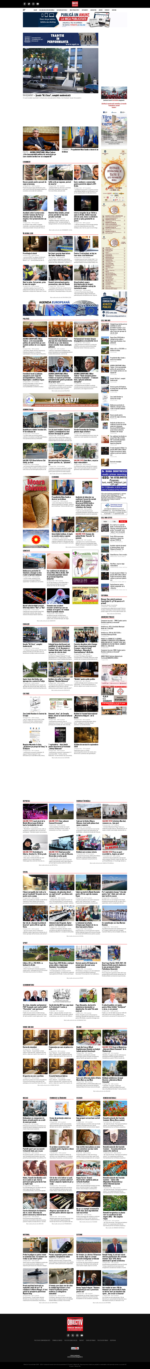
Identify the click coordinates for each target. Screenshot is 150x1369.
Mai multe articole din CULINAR (88, 1221)
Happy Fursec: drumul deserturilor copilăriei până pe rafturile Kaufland (87, 1179)
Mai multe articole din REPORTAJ (48, 865)
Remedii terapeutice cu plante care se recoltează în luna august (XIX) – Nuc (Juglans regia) (114, 1215)
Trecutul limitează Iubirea (58, 1076)
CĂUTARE (114, 10)
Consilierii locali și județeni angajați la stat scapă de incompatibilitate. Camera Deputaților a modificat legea (33, 376)
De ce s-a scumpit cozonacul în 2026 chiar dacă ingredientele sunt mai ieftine (87, 1210)
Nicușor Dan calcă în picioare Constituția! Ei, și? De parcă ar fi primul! (112, 601)
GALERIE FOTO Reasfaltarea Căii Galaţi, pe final (34, 461)
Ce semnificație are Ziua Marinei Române (113, 923)
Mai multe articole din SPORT (75, 978)
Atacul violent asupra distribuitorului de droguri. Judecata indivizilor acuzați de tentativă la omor (85, 285)
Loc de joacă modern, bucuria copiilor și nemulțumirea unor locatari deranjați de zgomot (59, 431)
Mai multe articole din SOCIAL (75, 936)
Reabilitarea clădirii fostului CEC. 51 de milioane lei (35, 430)
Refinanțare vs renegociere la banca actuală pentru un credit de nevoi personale (34, 1120)
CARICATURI (93, 10)
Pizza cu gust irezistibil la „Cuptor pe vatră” (113, 853)
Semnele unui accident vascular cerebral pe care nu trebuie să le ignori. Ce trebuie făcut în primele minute (58, 608)
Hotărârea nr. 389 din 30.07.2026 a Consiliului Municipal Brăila (111, 633)
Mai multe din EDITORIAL (114, 613)
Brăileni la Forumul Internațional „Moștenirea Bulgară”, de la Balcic (85, 715)
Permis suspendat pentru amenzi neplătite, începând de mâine (61, 1255)
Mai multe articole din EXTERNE (102, 1302)
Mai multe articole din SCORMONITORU (75, 1020)
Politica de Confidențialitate (42, 1340)
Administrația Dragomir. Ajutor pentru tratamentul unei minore (60, 923)
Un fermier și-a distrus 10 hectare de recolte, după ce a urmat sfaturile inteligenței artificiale (88, 1256)
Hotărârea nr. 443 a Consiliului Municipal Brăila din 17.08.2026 (112, 627)
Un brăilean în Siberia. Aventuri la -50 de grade (34, 853)
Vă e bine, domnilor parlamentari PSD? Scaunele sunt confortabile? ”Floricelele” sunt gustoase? (35, 1007)
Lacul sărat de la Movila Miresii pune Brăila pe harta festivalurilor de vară (34, 823)
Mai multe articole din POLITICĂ (61, 391)
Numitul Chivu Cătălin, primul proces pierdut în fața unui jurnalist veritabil (59, 214)
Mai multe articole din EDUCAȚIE (60, 690)
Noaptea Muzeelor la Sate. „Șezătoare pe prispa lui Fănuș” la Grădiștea (35, 746)
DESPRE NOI (113, 1340)
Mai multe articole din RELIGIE (101, 1091)
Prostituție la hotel (30, 253)
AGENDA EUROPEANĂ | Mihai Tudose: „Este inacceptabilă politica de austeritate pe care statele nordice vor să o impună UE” (34, 342)
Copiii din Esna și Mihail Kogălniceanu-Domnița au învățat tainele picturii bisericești (88, 1049)
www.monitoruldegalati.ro (75, 1357)
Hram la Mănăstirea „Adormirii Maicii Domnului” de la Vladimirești (114, 1049)
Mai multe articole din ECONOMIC (75, 547)
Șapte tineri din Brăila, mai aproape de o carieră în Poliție (34, 680)
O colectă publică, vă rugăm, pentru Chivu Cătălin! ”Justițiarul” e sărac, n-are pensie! (114, 1007)
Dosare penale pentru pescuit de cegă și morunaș (34, 183)
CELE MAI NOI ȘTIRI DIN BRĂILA (46, 10)
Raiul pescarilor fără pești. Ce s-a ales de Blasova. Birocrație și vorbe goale (61, 854)
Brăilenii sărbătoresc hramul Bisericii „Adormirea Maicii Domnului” (112, 1080)
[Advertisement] (60, 112)
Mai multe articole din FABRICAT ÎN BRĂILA (102, 863)
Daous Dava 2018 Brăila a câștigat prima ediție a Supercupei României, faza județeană (61, 965)
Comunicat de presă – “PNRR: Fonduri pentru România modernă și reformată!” (114, 621)
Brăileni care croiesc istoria (86, 852)
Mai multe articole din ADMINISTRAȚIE (60, 473)
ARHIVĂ (100, 10)
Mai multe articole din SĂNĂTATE (46, 620)
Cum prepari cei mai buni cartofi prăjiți (88, 1119)
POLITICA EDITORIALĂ (102, 1340)
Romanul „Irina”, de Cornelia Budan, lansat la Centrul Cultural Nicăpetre (60, 715)
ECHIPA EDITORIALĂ (90, 1340)
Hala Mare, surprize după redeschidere (86, 461)
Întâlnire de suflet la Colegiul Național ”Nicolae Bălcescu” (59, 680)
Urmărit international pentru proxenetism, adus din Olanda (59, 283)
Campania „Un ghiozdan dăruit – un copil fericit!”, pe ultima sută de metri (60, 894)
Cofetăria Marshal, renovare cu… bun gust (114, 822)
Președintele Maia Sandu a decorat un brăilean (61, 498)
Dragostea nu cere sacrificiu (33, 1076)
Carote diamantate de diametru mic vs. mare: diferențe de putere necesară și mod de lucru (34, 1212)
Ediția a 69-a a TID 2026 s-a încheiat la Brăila (33, 964)
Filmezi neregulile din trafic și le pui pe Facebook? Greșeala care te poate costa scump (35, 894)
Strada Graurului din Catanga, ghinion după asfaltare (85, 430)
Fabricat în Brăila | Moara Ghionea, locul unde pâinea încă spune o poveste (87, 823)
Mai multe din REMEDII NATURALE (115, 1227)
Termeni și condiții (57, 1340)
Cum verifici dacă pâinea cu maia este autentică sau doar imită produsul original (88, 1148)
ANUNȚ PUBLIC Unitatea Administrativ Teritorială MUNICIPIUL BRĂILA (111, 657)
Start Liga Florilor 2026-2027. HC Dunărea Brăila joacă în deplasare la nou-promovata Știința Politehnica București (114, 966)
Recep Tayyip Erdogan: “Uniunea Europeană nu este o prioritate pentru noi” (87, 1289)
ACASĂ (35, 10)
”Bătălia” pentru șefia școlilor (84, 679)
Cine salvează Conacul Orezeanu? (59, 822)
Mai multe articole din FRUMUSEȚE (61, 1223)
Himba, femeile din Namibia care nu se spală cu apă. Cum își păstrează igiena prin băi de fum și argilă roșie (34, 1180)
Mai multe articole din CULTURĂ (60, 757)
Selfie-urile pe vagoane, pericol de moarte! (60, 183)
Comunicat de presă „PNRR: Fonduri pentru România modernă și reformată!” (113, 651)
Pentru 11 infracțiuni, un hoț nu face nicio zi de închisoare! (85, 254)
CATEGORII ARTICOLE (62, 10)
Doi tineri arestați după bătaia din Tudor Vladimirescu (59, 254)
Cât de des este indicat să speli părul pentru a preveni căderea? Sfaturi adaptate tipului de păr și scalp (61, 1180)
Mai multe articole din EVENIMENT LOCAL (60, 230)
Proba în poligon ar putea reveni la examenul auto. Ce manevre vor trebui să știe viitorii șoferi (35, 1256)
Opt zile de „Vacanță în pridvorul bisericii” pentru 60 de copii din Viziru (34, 924)
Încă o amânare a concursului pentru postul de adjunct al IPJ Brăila (85, 184)
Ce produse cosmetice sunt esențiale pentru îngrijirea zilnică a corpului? (62, 1148)
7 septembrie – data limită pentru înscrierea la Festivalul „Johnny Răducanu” (59, 746)
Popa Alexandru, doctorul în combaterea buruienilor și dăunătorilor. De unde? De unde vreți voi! (87, 1008)
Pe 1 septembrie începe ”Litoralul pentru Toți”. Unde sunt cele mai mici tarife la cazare (114, 894)
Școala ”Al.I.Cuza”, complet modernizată (32, 645)
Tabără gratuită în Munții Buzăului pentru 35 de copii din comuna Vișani (88, 894)
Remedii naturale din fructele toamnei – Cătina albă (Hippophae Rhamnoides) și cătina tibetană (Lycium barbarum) (113, 1181)
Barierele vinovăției (30, 1047)
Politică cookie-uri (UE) (70, 1340)
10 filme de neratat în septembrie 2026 (86, 745)
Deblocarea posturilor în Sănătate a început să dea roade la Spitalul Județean (32, 572)
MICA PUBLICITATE (74, 10)
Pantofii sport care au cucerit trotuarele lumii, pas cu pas (33, 1149)
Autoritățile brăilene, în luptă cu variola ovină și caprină (62, 535)
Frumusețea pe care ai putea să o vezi (61, 1048)
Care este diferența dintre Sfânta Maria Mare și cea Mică (88, 1079)
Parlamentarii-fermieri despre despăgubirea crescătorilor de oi (86, 339)
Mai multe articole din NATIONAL (48, 1302)
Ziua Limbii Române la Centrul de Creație (34, 714)
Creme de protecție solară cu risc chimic (60, 1119)
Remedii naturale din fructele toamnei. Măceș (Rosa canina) (113, 1119)
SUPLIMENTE (85, 10)
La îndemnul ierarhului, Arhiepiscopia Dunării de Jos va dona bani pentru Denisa (87, 924)
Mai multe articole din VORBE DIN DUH (48, 1085)
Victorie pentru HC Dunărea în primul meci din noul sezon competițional (86, 965)
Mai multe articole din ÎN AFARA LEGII (60, 297)
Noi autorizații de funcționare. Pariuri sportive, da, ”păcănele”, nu (60, 462)
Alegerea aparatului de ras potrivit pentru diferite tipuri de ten (61, 1212)
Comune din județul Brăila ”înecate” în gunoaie (85, 536)
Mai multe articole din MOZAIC (34, 1223)
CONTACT (107, 10)
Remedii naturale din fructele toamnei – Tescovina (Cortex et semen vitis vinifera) (114, 1148)
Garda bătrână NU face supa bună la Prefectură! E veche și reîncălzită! (61, 1007)
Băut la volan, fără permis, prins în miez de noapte (34, 283)
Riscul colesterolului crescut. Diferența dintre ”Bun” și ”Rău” (34, 606)
